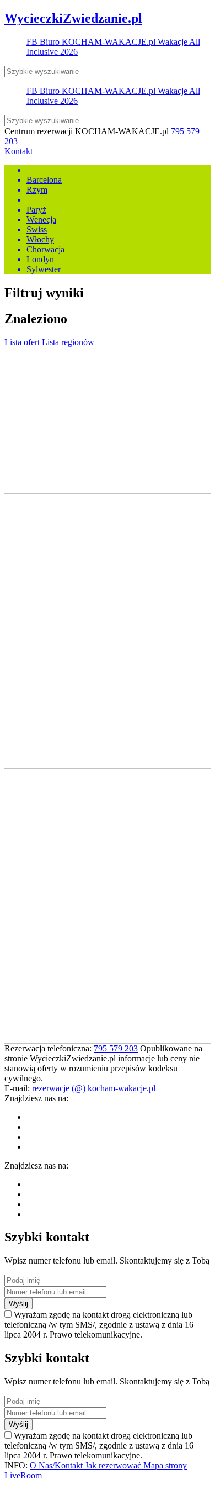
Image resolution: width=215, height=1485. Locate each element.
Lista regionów (68, 342)
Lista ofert (23, 342)
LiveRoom (23, 1475)
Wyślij (18, 1303)
